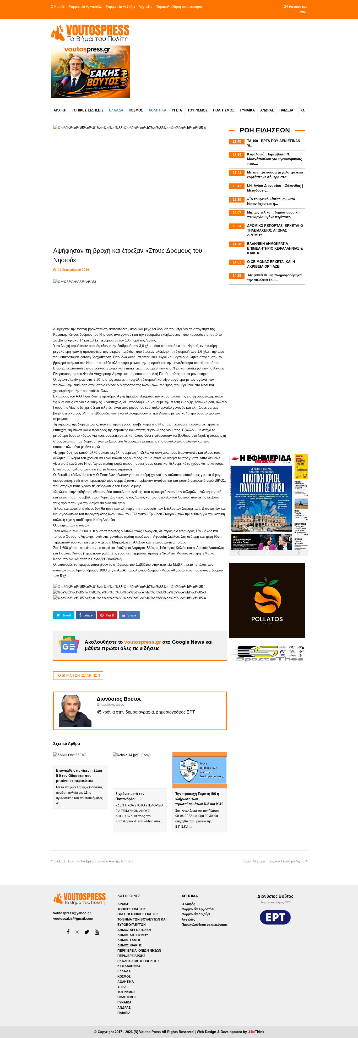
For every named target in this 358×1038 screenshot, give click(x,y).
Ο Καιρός (58, 7)
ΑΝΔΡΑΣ (124, 1007)
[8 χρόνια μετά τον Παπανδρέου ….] (140, 770)
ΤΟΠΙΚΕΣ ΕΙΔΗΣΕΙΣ (131, 909)
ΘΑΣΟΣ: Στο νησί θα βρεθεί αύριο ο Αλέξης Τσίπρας (93, 861)
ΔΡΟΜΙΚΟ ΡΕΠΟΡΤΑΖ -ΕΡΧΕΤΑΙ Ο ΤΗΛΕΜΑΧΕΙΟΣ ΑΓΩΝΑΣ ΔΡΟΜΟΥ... (275, 230)
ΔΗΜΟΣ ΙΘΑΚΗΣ (129, 945)
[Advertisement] (225, 61)
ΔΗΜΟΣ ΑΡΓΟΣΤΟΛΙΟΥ (134, 930)
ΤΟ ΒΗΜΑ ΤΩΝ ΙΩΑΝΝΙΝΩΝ (78, 675)
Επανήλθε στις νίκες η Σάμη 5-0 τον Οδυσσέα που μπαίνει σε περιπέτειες (79, 775)
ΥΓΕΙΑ (122, 987)
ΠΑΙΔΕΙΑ (124, 1013)
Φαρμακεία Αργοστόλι (85, 7)
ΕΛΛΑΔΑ (124, 971)
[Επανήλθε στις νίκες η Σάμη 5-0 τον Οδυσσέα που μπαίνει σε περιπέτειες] (80, 758)
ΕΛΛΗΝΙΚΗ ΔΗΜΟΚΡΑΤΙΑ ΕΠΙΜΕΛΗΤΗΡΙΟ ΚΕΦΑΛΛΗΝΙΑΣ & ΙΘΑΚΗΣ (275, 248)
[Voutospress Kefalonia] (90, 33)
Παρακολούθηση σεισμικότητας (179, 7)
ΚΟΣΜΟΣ (124, 976)
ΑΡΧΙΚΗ (123, 904)
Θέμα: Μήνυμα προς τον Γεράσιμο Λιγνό (273, 861)
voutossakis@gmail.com (73, 919)
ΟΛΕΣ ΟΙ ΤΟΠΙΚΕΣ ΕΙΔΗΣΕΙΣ (138, 914)
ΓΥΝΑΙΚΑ (124, 1002)
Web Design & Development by (230, 1032)
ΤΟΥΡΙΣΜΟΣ (126, 992)
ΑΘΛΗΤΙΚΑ (125, 982)
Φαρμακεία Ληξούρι (120, 7)
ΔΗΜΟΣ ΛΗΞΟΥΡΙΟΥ (132, 935)
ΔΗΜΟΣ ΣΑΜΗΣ (129, 940)
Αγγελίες (145, 7)
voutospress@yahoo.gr (72, 913)
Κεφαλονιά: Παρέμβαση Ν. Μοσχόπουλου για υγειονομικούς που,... (274, 159)
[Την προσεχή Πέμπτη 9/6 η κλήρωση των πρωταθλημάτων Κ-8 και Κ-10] (199, 770)
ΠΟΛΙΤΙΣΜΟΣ (126, 997)
